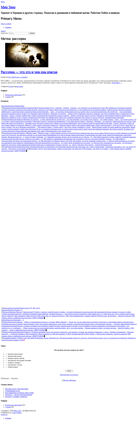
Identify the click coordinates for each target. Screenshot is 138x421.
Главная (8, 27)
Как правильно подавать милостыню (19, 393)
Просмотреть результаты (69, 375)
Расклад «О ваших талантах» (16, 397)
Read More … (117, 83)
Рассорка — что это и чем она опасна (29, 72)
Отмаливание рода (12, 391)
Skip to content (6, 24)
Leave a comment (21, 77)
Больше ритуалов (15, 356)
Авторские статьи (15, 365)
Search (3, 31)
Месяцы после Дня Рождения (16, 389)
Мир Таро (8, 7)
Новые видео (13, 367)
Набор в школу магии (16, 358)
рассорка (19, 86)
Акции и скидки (14, 363)
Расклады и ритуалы (13, 95)
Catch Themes (17, 413)
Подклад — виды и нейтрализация (18, 395)
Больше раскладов (15, 354)
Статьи (10, 86)
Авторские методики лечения (19, 361)
